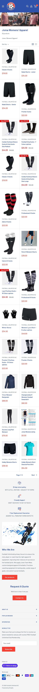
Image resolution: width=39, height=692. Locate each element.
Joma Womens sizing (28, 432)
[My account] (31, 6)
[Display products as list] (36, 44)
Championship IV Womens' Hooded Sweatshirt (27, 397)
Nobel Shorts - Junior (29, 72)
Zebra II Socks (6, 222)
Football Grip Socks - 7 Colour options (29, 143)
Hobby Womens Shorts (9, 462)
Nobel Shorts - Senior (9, 104)
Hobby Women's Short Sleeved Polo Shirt (29, 463)
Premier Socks (26, 112)
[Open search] (27, 6)
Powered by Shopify (7, 688)
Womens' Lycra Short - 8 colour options (29, 329)
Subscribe (8, 649)
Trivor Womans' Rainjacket (7, 396)
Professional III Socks (29, 297)
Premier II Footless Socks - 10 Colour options (8, 362)
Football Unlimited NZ (9, 67)
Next (33, 475)
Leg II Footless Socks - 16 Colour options (9, 292)
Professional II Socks (28, 213)
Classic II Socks (7, 70)
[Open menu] (3, 6)
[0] (35, 6)
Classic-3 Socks (7, 177)
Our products (9, 577)
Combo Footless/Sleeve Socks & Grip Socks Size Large (29, 179)
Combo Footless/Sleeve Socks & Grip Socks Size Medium (10, 144)
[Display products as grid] (33, 44)
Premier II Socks (27, 360)
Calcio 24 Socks (7, 261)
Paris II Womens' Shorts (29, 252)
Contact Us (19, 598)
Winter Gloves (6, 327)
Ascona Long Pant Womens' (8, 431)
